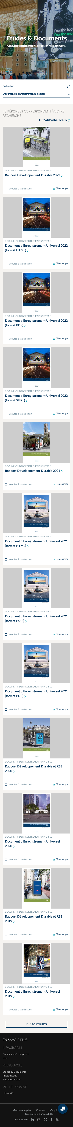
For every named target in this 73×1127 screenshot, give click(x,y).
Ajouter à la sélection (20, 189)
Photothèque (10, 1076)
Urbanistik (8, 1093)
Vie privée (55, 1110)
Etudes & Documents (14, 1072)
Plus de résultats (36, 1024)
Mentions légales (22, 1110)
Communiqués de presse (16, 1054)
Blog (5, 1058)
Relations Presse (11, 1079)
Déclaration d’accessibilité (39, 1114)
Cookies (40, 1110)
